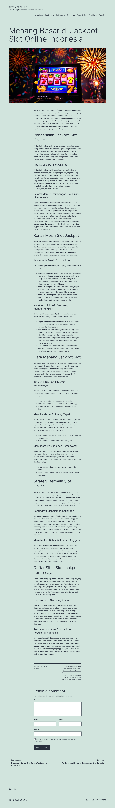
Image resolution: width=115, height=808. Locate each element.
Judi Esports (60, 15)
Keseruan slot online (69, 671)
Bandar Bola (49, 15)
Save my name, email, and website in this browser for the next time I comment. (56, 740)
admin (37, 668)
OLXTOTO (102, 800)
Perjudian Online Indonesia (70, 675)
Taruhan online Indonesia (74, 679)
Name (36, 719)
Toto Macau (93, 15)
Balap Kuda (39, 15)
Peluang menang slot (75, 673)
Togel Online (82, 15)
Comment (37, 700)
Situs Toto (12, 789)
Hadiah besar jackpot (74, 668)
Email (61, 719)
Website (36, 729)
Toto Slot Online (18, 7)
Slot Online (71, 15)
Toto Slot (102, 15)
